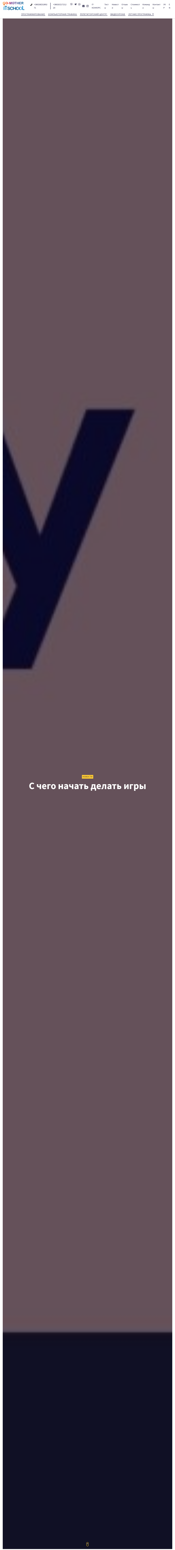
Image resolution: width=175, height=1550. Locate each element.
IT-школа (14, 5)
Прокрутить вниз (88, 1544)
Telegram (75, 4)
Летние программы (139, 14)
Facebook (83, 6)
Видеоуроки (117, 14)
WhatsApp (79, 4)
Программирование (33, 14)
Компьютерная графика (62, 14)
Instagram (87, 6)
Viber (71, 4)
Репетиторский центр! (93, 14)
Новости (88, 776)
